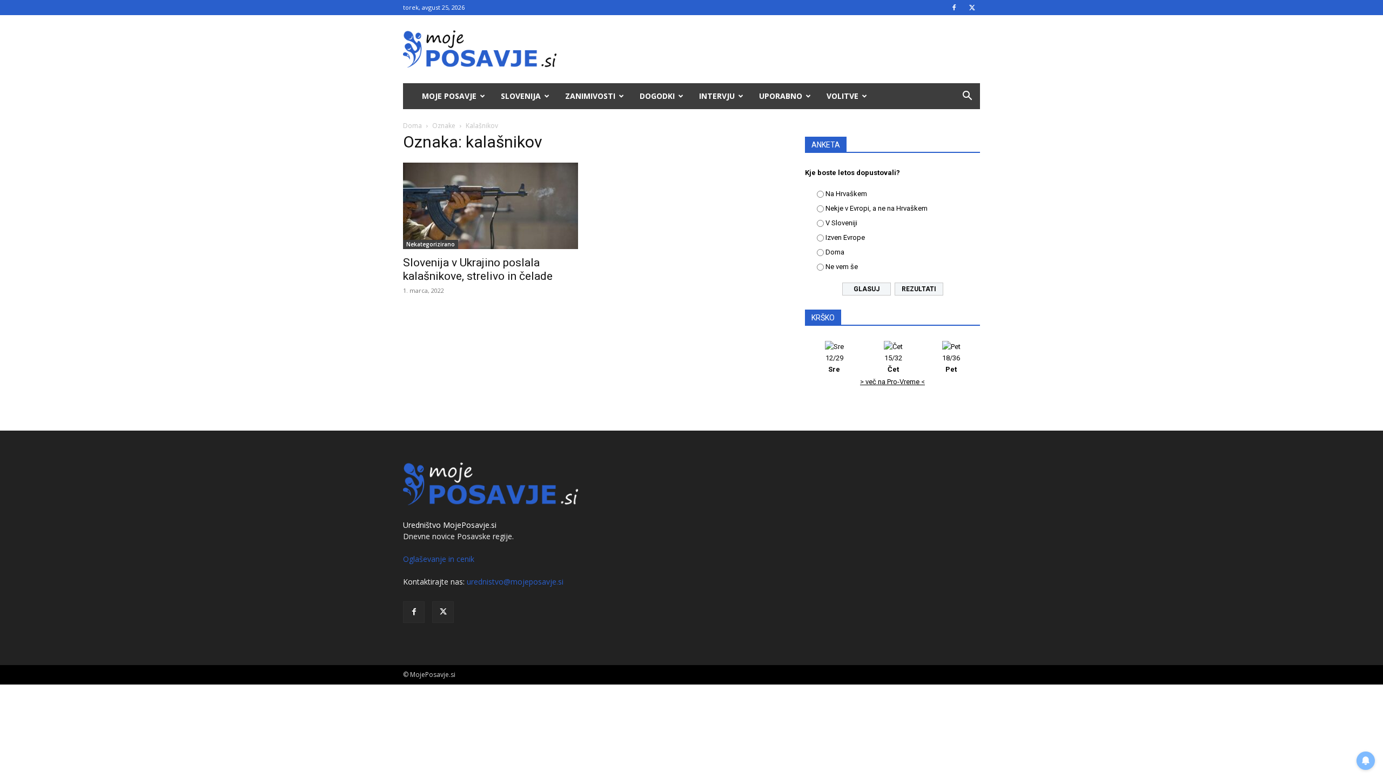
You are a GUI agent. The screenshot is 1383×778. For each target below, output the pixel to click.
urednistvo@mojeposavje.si (515, 581)
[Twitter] (972, 7)
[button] (967, 97)
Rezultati (919, 289)
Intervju (717, 96)
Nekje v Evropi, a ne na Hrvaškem (876, 208)
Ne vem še (841, 267)
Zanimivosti (590, 96)
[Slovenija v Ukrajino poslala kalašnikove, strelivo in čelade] (490, 206)
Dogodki (657, 96)
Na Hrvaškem (846, 194)
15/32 (893, 363)
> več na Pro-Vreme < (892, 382)
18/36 (951, 363)
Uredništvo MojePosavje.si (449, 525)
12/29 (834, 363)
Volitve (842, 96)
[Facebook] (954, 7)
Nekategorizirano (430, 244)
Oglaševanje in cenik (438, 559)
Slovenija (521, 96)
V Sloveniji (841, 223)
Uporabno (780, 96)
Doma (412, 125)
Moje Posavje (449, 96)
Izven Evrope (845, 237)
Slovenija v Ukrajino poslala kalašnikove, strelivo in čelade (478, 269)
